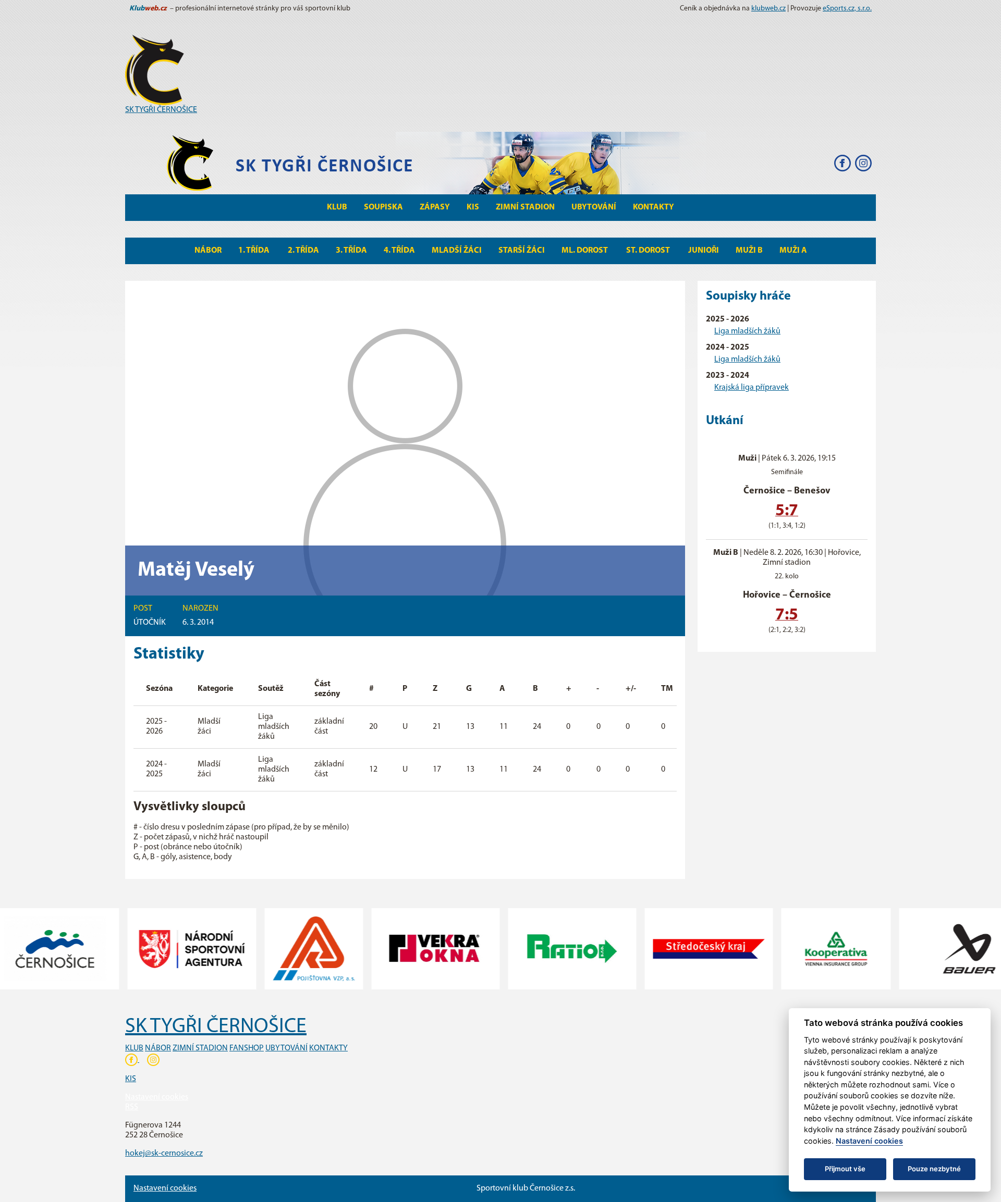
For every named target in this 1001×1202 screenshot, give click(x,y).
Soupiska (383, 207)
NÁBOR (158, 1048)
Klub (337, 207)
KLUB (134, 1048)
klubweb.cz (768, 9)
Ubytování (593, 207)
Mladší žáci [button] (457, 250)
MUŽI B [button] (749, 250)
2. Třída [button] (303, 250)
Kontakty (653, 207)
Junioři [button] (703, 250)
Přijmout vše (845, 1168)
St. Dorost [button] (649, 250)
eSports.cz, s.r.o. (847, 9)
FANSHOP (246, 1048)
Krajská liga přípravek (751, 387)
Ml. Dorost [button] (585, 250)
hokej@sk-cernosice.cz (164, 1153)
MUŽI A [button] (793, 250)
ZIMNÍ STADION (200, 1048)
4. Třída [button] (399, 250)
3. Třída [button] (351, 250)
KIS (473, 207)
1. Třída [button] (254, 250)
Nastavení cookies (156, 1097)
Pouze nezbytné (934, 1168)
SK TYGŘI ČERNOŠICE (161, 110)
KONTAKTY (328, 1048)
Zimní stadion (525, 207)
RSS (131, 1107)
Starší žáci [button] (521, 250)
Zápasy (435, 207)
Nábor (208, 250)
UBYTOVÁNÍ (286, 1048)
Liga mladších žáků (747, 331)
